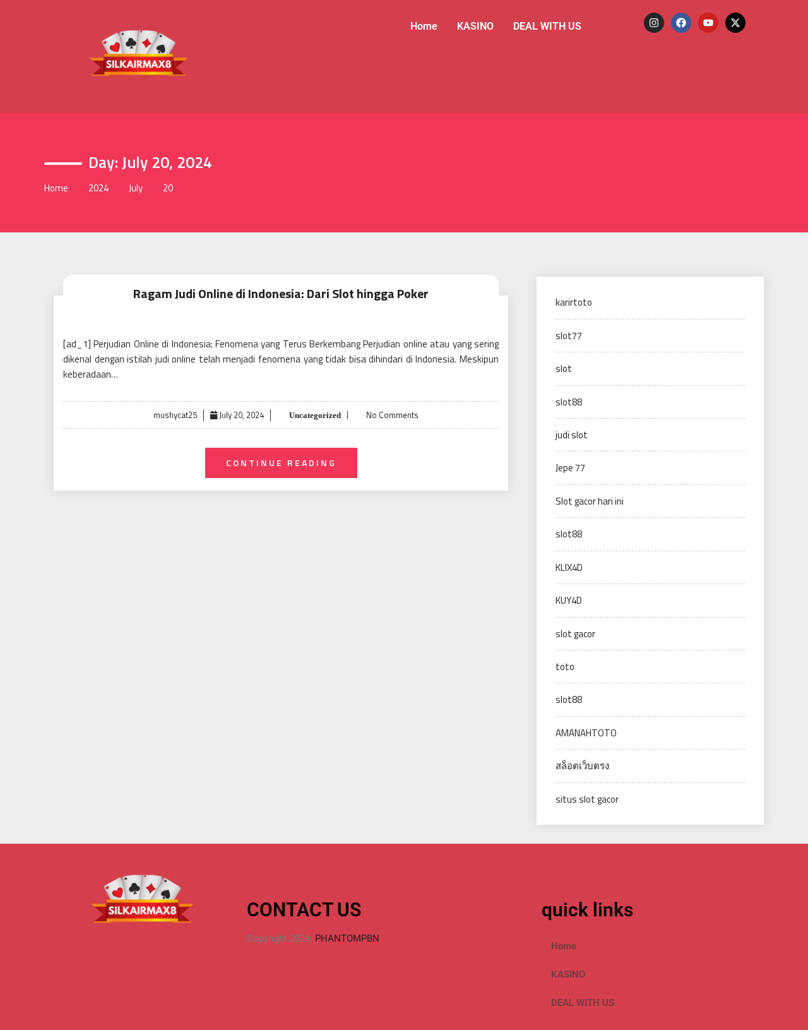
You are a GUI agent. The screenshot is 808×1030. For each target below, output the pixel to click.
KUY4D (569, 600)
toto (565, 666)
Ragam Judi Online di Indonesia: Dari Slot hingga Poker (281, 293)
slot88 (569, 402)
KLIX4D (569, 567)
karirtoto (574, 302)
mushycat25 (175, 415)
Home (423, 26)
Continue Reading (281, 462)
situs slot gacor (587, 799)
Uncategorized (314, 415)
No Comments (392, 415)
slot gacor (575, 633)
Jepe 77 (570, 467)
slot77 (569, 335)
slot (564, 368)
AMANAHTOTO (586, 733)
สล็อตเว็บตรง (582, 765)
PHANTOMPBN (347, 938)
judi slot (572, 435)
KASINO (475, 26)
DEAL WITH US (547, 26)
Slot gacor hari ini (590, 501)
